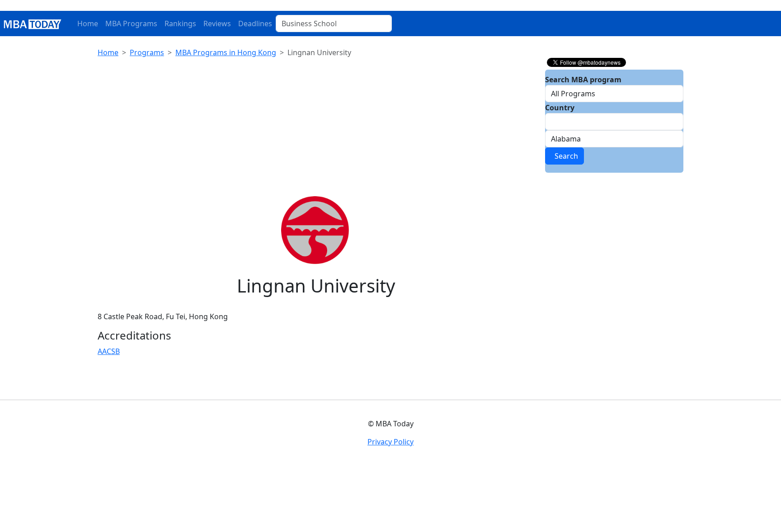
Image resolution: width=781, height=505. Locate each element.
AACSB (109, 351)
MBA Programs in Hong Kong (225, 52)
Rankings (180, 23)
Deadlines (255, 23)
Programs (147, 52)
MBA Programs (131, 23)
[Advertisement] (316, 128)
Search (564, 156)
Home (87, 23)
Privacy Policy (390, 442)
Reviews (217, 23)
